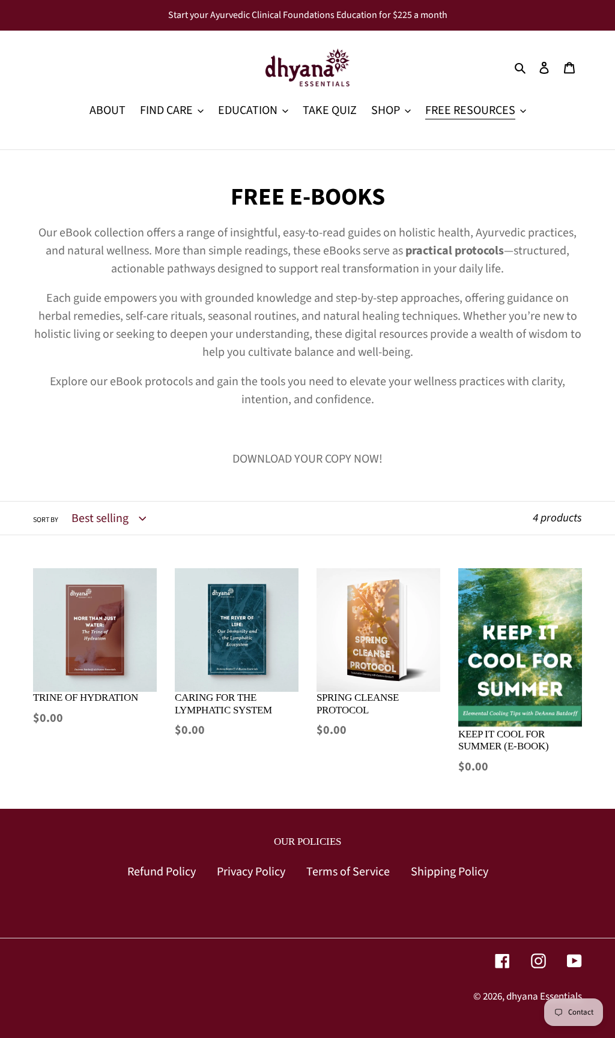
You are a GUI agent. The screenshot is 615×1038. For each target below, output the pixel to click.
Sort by (45, 520)
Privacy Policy (251, 871)
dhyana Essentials (544, 996)
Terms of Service (348, 871)
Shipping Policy (449, 871)
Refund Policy (161, 871)
